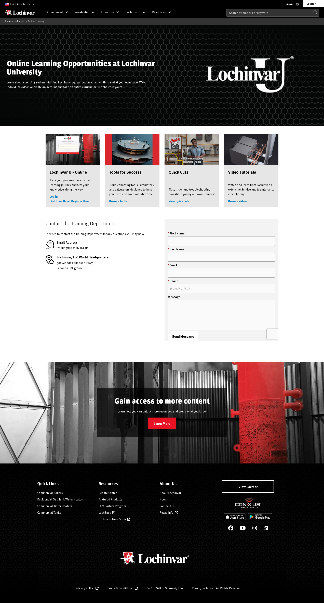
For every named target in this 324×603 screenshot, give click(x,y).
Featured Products (110, 499)
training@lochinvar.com (73, 247)
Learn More (162, 423)
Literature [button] (108, 12)
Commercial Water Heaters (54, 506)
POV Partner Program (112, 506)
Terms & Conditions (120, 588)
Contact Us (167, 506)
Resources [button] (159, 12)
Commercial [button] (55, 12)
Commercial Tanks (49, 512)
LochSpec (105, 512)
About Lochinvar (170, 493)
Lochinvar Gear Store (112, 519)
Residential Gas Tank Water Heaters (60, 499)
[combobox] (272, 13)
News (163, 499)
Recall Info (166, 512)
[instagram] (254, 529)
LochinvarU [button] (133, 12)
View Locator (248, 486)
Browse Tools (118, 201)
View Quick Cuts (179, 201)
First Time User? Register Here (69, 201)
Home (8, 21)
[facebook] (230, 529)
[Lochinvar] (20, 12)
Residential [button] (82, 12)
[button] (292, 3)
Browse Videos (238, 201)
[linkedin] (266, 529)
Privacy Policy (85, 588)
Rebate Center (108, 493)
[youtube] (243, 529)
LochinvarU (19, 21)
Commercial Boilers (50, 493)
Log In (54, 196)
